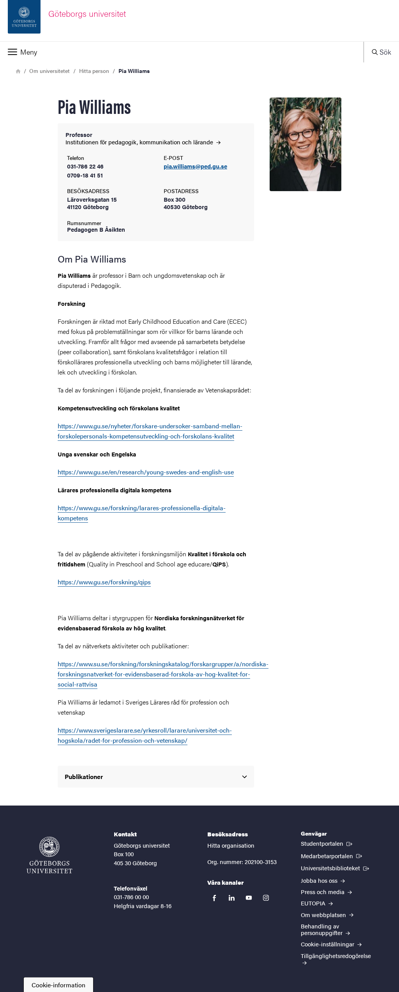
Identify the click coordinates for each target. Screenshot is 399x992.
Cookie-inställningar (328, 944)
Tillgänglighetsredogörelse (336, 955)
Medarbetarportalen (332, 855)
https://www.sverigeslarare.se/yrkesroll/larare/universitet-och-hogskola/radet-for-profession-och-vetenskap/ (145, 735)
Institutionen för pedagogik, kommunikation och (140, 141)
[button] (182, 52)
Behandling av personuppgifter (322, 929)
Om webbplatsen (324, 914)
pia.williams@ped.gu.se (195, 166)
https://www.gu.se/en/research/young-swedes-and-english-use (146, 471)
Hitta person (94, 70)
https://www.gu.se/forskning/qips (104, 581)
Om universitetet (49, 70)
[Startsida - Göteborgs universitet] (49, 855)
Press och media (323, 891)
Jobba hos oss (320, 880)
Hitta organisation (230, 845)
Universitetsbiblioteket (336, 867)
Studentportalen (327, 843)
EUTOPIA (314, 903)
